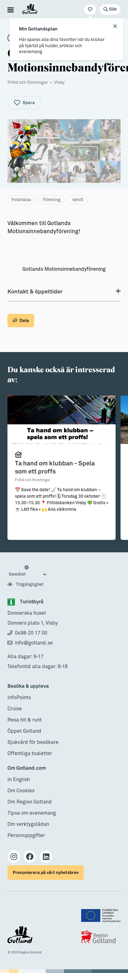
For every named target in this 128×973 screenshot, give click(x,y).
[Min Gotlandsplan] (90, 9)
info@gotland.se (34, 642)
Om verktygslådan (28, 824)
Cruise (14, 708)
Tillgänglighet (29, 584)
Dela (24, 321)
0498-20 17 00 (31, 633)
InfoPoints (19, 697)
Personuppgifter (26, 835)
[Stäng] (115, 26)
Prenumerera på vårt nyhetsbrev (46, 873)
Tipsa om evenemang (31, 813)
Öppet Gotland (24, 731)
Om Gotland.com (26, 768)
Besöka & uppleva (28, 686)
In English (18, 779)
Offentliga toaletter (29, 753)
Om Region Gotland (29, 801)
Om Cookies (20, 790)
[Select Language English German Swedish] (27, 571)
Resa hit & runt (24, 719)
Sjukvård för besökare (32, 742)
